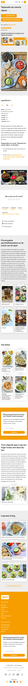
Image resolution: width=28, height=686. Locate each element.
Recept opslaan (8, 226)
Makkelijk (13, 209)
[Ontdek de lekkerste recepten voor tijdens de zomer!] (14, 41)
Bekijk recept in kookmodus (12, 20)
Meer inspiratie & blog (14, 586)
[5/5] (6, 28)
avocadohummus (19, 156)
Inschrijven (14, 432)
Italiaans (17, 214)
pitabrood (11, 155)
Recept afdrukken (8, 223)
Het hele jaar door (10, 214)
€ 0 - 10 (20, 209)
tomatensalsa (6, 158)
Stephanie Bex (12, 24)
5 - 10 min (4, 209)
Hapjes (3, 214)
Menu (16, 2)
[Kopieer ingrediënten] (11, 101)
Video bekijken (10, 15)
